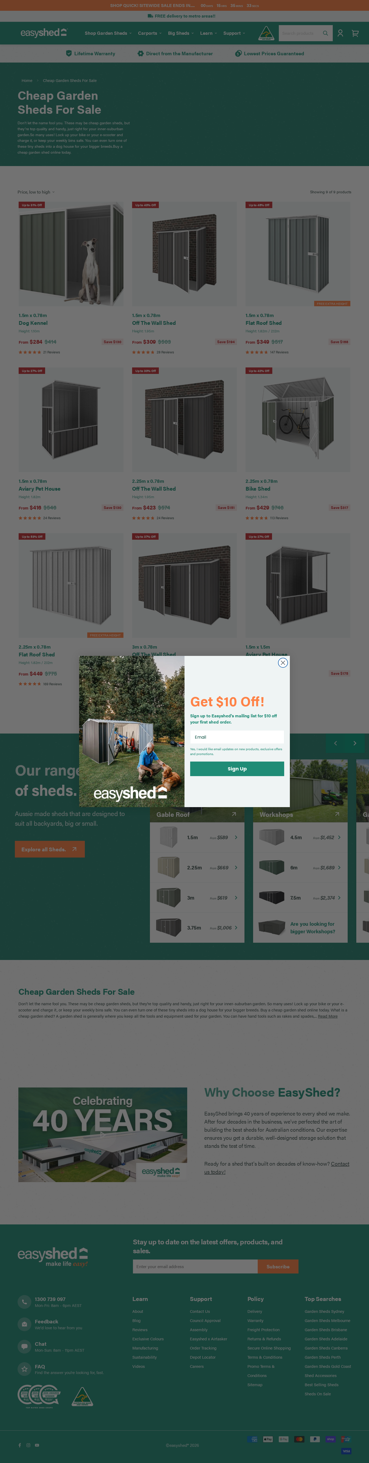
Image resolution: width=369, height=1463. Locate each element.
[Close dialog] (283, 662)
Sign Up (237, 768)
